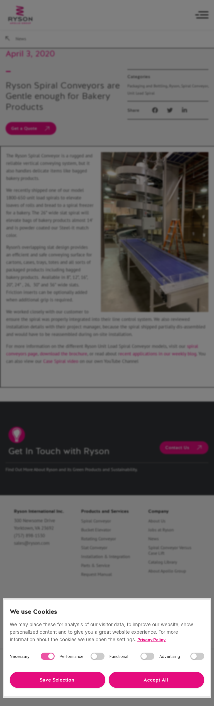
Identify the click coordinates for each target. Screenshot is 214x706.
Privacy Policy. (151, 639)
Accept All (156, 680)
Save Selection (57, 680)
